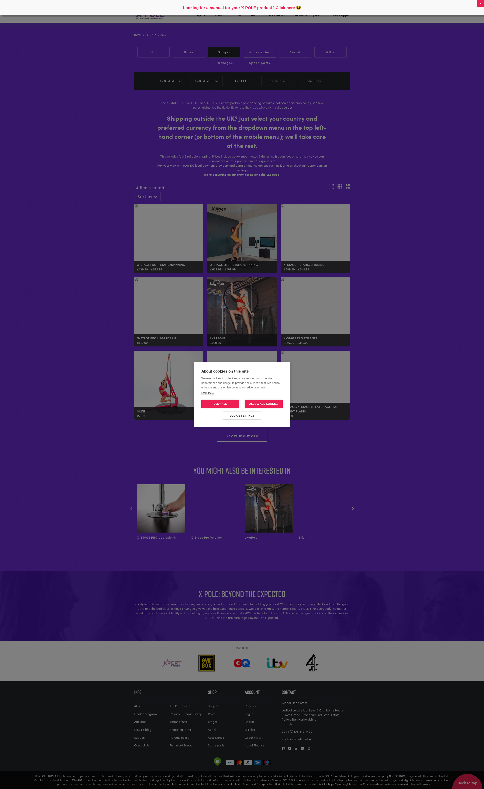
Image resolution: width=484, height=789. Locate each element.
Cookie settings (242, 415)
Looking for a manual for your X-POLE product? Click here (239, 7)
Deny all (220, 403)
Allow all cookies (263, 403)
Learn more (207, 392)
